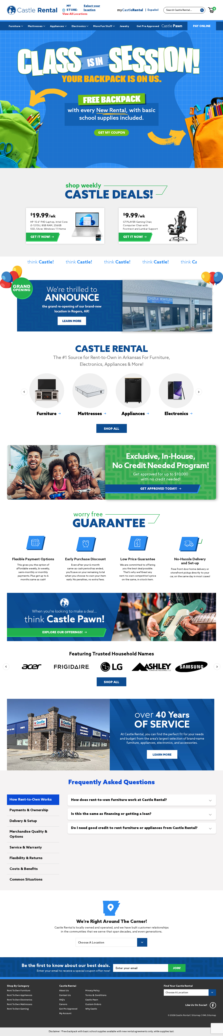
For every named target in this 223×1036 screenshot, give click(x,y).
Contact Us (65, 995)
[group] (46, 395)
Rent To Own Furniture (18, 990)
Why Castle (91, 1008)
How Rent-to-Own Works (31, 800)
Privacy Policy (92, 990)
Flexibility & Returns (26, 858)
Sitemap (196, 1015)
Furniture (14, 26)
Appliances (57, 26)
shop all (111, 429)
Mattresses (35, 26)
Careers (63, 1004)
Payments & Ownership (29, 810)
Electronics (79, 26)
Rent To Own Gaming (18, 1008)
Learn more (72, 320)
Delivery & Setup (23, 821)
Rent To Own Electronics (19, 999)
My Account (65, 1013)
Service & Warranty (26, 848)
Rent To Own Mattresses (19, 1004)
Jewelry (124, 26)
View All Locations (74, 14)
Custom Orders (93, 1004)
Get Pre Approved (148, 26)
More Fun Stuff (102, 26)
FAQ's (62, 999)
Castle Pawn (91, 999)
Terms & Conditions (95, 995)
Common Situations (26, 880)
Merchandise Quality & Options (28, 834)
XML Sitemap (209, 1015)
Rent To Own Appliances (19, 995)
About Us (64, 990)
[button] (24, 392)
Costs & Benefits (24, 869)
